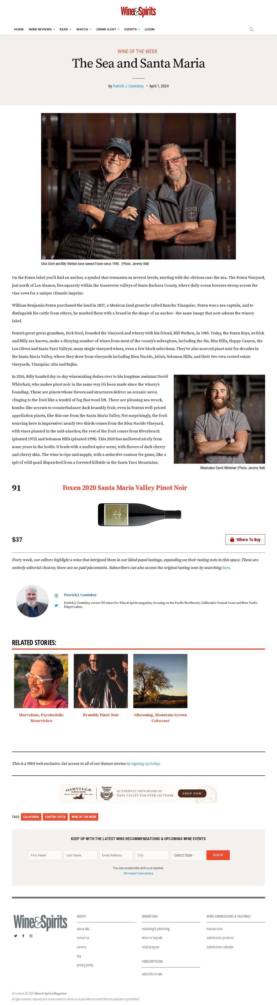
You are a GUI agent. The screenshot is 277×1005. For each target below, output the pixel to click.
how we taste (215, 928)
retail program (150, 946)
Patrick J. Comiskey (128, 86)
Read (64, 29)
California (31, 817)
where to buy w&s (152, 937)
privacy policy (85, 964)
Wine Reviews (40, 29)
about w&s (83, 928)
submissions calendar (220, 946)
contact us (83, 937)
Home (19, 29)
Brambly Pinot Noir (101, 715)
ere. (227, 567)
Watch (82, 29)
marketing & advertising (156, 928)
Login (150, 29)
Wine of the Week (137, 51)
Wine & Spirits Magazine (50, 993)
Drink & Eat (106, 29)
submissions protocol (220, 937)
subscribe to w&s (152, 973)
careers (81, 946)
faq (79, 955)
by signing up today (142, 763)
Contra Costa (55, 817)
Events (130, 29)
